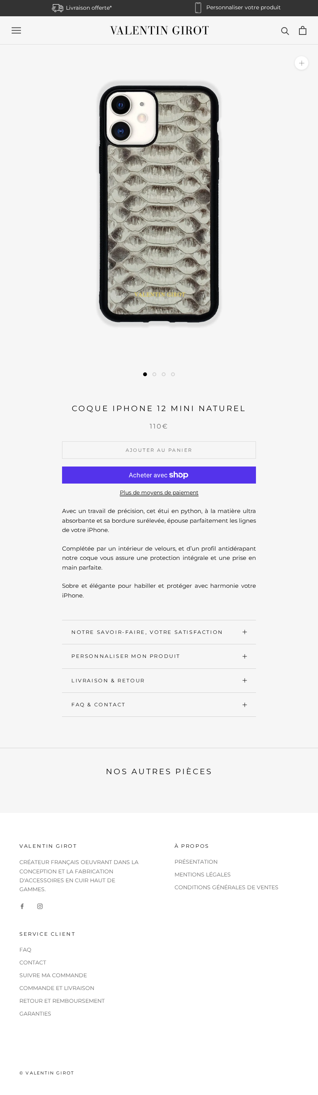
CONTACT (32, 962)
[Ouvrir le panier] (302, 30)
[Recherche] (285, 30)
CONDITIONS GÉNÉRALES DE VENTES (226, 887)
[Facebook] (22, 906)
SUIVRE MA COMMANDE (53, 975)
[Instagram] (40, 906)
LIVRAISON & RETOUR (108, 680)
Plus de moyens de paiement (159, 492)
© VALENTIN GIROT (46, 1073)
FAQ (25, 949)
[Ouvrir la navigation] (16, 30)
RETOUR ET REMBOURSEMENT (62, 1000)
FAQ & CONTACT (98, 704)
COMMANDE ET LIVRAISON (56, 988)
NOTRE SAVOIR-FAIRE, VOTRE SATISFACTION (147, 632)
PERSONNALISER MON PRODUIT (125, 656)
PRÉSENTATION (196, 861)
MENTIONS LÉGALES (203, 874)
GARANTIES (35, 1013)
